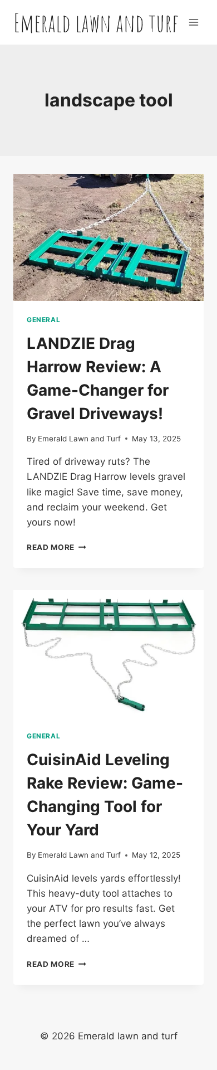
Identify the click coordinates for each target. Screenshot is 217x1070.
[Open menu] (193, 22)
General (43, 319)
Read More (56, 547)
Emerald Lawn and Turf (79, 438)
